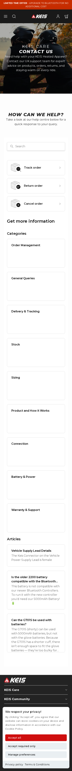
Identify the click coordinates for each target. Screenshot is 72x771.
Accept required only (21, 746)
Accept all (14, 737)
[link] (58, 16)
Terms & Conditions (37, 764)
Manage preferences (21, 754)
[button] (5, 16)
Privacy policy (14, 764)
